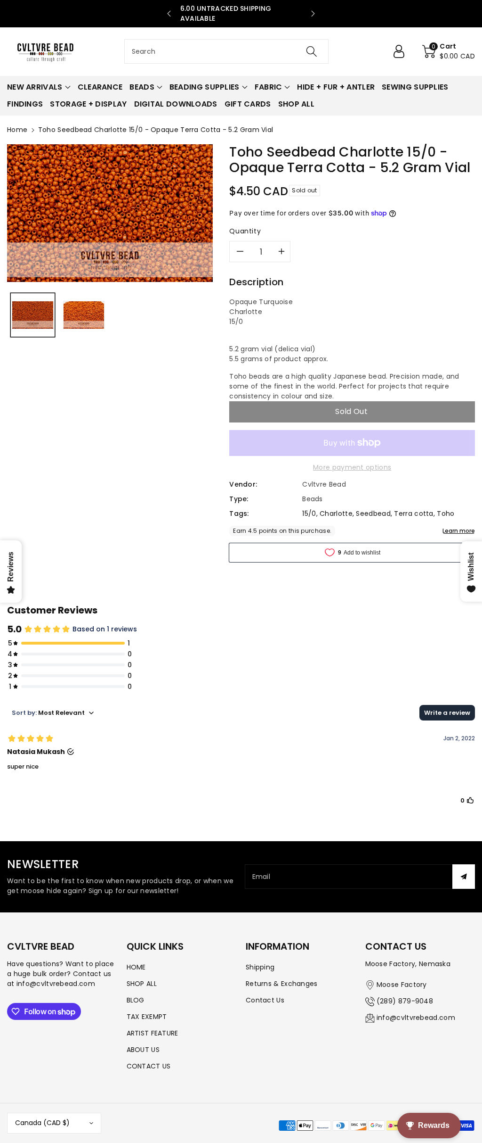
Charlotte (336, 513)
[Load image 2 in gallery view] (84, 315)
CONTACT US (149, 1066)
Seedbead (373, 513)
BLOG (136, 1000)
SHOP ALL (142, 983)
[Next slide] (313, 13)
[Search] (311, 51)
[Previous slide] (169, 13)
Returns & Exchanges (282, 983)
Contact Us (265, 1000)
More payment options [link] (352, 467)
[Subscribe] (463, 876)
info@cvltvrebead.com (416, 1017)
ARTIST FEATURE (152, 1033)
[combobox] (227, 51)
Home (17, 129)
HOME (136, 967)
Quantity (245, 231)
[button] (448, 51)
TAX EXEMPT (147, 1016)
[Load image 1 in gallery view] (33, 315)
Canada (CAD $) (42, 1122)
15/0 (309, 513)
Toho (445, 513)
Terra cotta (413, 513)
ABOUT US (143, 1049)
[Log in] (402, 51)
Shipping (260, 967)
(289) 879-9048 (405, 1001)
